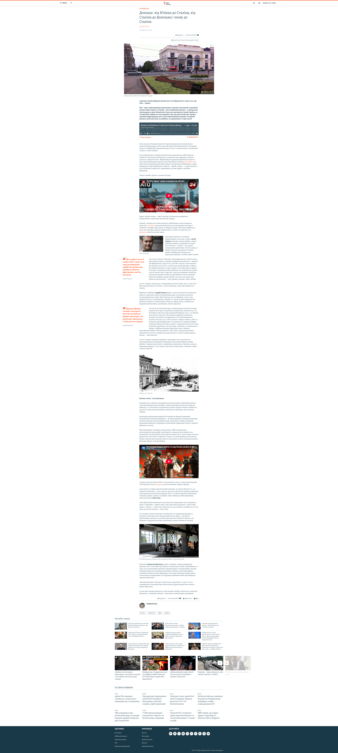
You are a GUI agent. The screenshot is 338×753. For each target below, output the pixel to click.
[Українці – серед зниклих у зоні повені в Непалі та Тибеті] (210, 663)
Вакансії (144, 743)
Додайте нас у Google (269, 3)
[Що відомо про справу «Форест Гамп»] (238, 663)
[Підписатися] (208, 733)
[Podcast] (204, 733)
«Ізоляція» (151, 225)
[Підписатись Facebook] (170, 733)
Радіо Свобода (149, 127)
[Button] (179, 35)
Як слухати (118, 733)
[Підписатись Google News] (174, 733)
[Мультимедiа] (259, 3)
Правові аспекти (147, 739)
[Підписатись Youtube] (183, 733)
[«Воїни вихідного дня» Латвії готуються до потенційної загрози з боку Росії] (183, 663)
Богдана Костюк (144, 26)
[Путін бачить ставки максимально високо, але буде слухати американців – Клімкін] (158, 626)
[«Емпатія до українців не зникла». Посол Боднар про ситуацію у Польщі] (194, 626)
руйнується (143, 232)
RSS (116, 743)
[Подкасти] (254, 3)
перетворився (189, 162)
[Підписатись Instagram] (187, 733)
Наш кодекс (145, 736)
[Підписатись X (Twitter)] (179, 733)
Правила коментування (122, 746)
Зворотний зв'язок (147, 746)
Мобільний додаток (121, 736)
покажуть (158, 484)
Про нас (144, 733)
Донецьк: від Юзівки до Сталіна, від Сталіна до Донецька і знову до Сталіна (168, 125)
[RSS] (200, 733)
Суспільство (144, 9)
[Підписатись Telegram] (195, 733)
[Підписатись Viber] (191, 733)
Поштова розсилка (120, 739)
